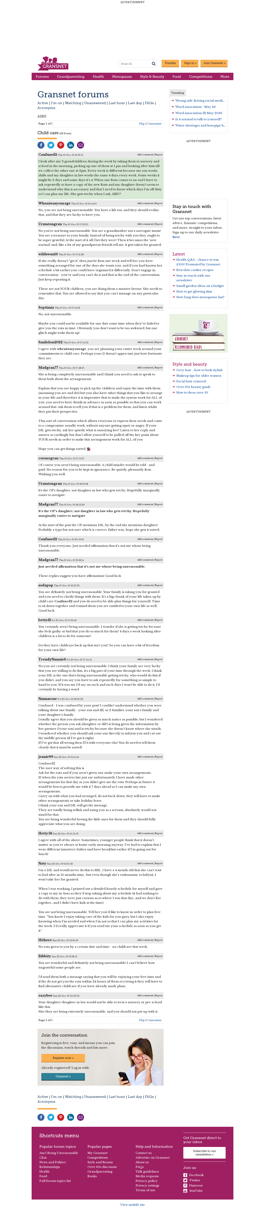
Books (92, 1176)
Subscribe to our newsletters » (204, 1152)
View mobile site (132, 1205)
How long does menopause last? (200, 297)
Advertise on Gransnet (153, 1157)
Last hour (117, 103)
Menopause (122, 76)
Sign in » (190, 63)
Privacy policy (147, 1181)
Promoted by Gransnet (203, 264)
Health (98, 76)
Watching (73, 103)
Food (176, 76)
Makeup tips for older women (198, 375)
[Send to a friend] (80, 145)
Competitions (200, 76)
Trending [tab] (177, 93)
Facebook (196, 1175)
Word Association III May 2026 (198, 113)
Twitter (194, 1180)
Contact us (144, 1153)
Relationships (49, 1167)
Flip (142, 123)
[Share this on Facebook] (40, 145)
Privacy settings (147, 1185)
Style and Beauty (100, 1162)
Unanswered (95, 103)
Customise (154, 123)
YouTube (196, 1191)
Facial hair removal (191, 381)
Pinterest (196, 1185)
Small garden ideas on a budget (200, 286)
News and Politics (52, 1162)
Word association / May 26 (195, 107)
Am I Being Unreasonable (58, 1153)
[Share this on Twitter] (50, 145)
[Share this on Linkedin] (70, 145)
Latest (178, 253)
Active (42, 103)
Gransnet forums (73, 94)
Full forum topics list (55, 1181)
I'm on (56, 103)
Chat (43, 1157)
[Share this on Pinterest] (60, 145)
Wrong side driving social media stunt (204, 100)
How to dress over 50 (192, 392)
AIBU (41, 116)
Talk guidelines (147, 1171)
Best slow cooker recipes (194, 270)
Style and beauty (189, 364)
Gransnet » (63, 1076)
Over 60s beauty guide (193, 387)
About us (142, 1162)
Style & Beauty (152, 76)
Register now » (63, 1058)
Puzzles (170, 63)
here (176, 237)
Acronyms (46, 108)
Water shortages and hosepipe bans (202, 125)
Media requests (147, 1176)
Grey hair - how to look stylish (199, 370)
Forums (42, 76)
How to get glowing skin (194, 291)
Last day (135, 103)
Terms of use (145, 1190)
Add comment (145, 154)
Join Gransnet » (214, 63)
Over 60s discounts (102, 1167)
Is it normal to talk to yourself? (198, 119)
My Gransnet (97, 1153)
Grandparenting (70, 76)
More (224, 76)
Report (159, 154)
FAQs (149, 103)
